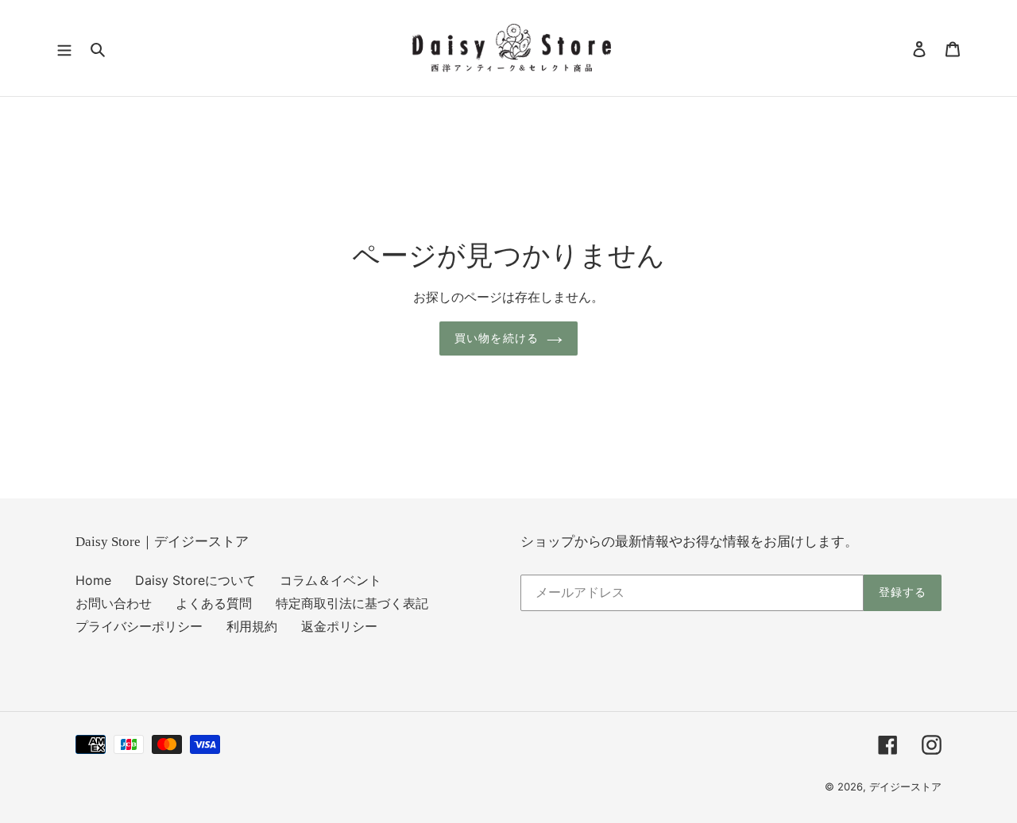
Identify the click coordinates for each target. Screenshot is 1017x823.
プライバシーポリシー (139, 626)
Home (93, 580)
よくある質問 (214, 603)
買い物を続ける (496, 338)
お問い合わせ (113, 603)
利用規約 (251, 626)
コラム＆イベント (330, 580)
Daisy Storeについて (195, 580)
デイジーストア (905, 786)
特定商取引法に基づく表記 (352, 603)
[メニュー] (64, 48)
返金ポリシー (339, 626)
